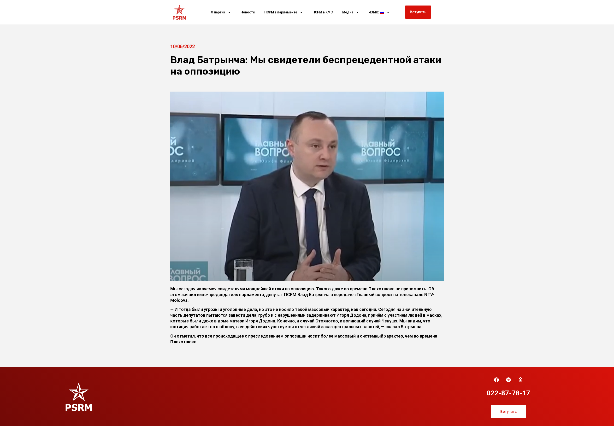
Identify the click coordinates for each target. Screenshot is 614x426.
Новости (248, 12)
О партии (218, 12)
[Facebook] (496, 380)
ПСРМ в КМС (323, 12)
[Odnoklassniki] (520, 380)
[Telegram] (508, 380)
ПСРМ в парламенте (280, 12)
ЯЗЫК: (374, 12)
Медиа (347, 12)
